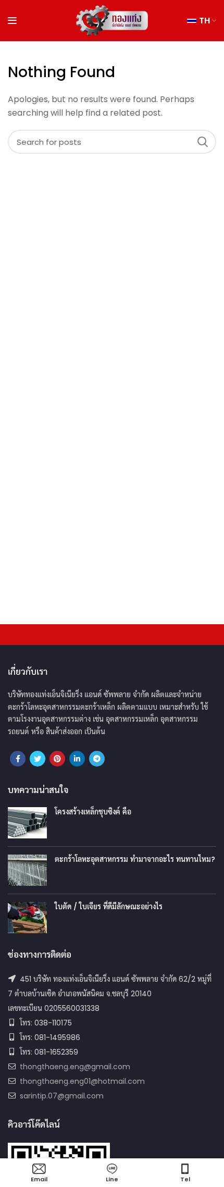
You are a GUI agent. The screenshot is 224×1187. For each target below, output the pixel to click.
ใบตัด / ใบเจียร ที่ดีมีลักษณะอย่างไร (109, 906)
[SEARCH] (202, 142)
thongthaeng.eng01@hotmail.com (82, 1081)
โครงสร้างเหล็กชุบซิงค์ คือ (93, 812)
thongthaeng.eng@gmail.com (75, 1066)
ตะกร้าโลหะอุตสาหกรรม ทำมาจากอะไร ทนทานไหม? (135, 859)
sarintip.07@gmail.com (62, 1096)
